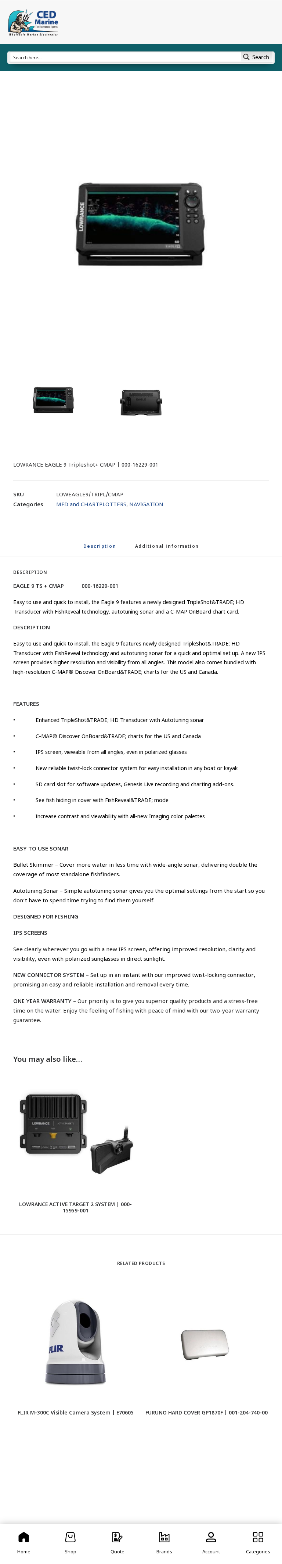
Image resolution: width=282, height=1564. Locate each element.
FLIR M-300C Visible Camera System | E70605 (76, 1413)
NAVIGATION (146, 504)
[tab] (167, 550)
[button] (141, 225)
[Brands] (164, 1544)
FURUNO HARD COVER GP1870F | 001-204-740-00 (206, 1413)
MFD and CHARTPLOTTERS (91, 504)
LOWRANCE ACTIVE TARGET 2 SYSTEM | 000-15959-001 (75, 1208)
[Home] (23, 1544)
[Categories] (258, 1544)
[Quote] (117, 1544)
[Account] (211, 1544)
